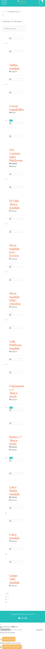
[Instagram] (22, 618)
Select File (9, 639)
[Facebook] (19, 618)
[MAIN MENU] (4, 2)
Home (5, 12)
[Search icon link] (9, 2)
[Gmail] (26, 618)
